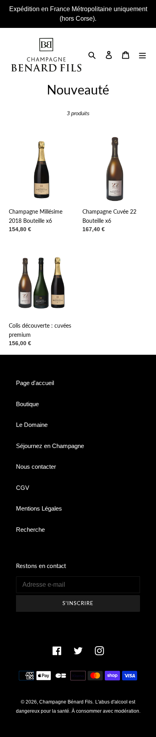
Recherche (30, 529)
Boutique (27, 404)
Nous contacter (36, 466)
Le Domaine (32, 424)
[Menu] (142, 54)
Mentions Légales (39, 508)
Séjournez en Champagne (50, 445)
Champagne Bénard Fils (65, 702)
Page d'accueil (35, 382)
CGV (22, 487)
